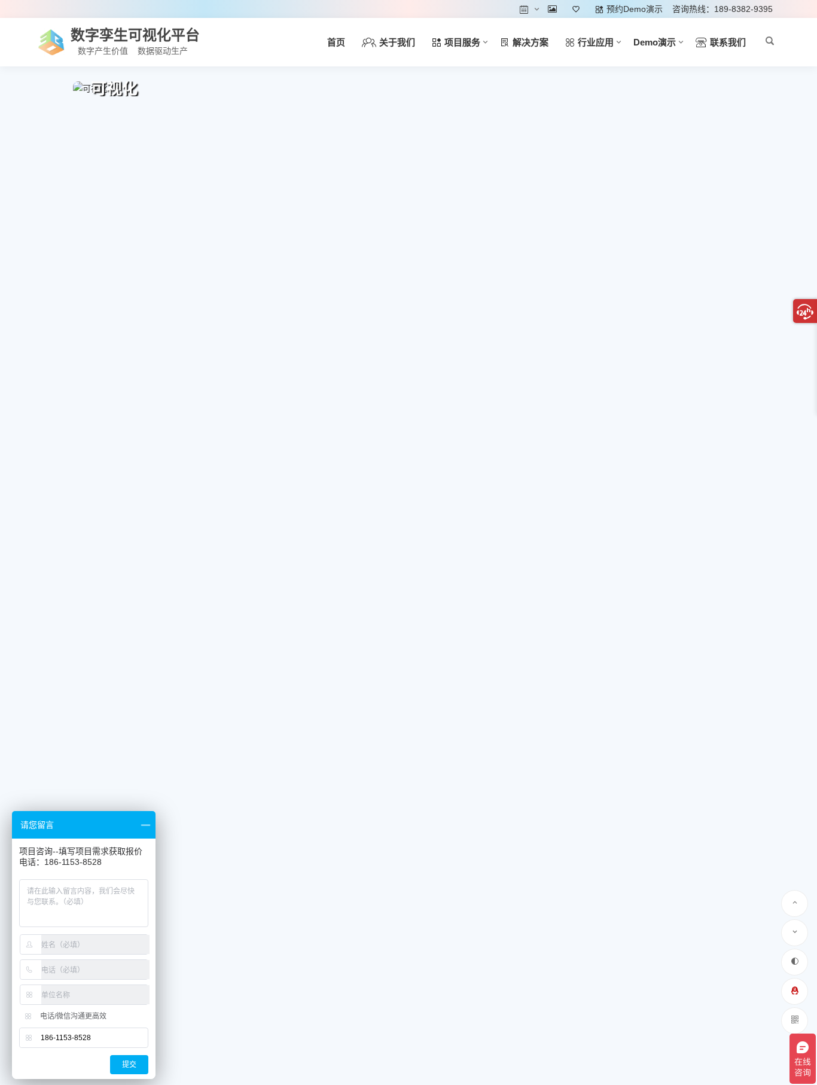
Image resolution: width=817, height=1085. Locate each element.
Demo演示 (654, 42)
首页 (336, 42)
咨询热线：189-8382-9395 (722, 9)
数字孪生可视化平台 (135, 35)
